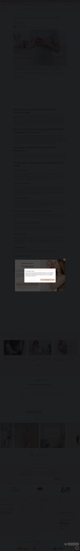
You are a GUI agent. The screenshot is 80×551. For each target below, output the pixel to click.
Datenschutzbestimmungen (40, 270)
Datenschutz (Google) (50, 270)
